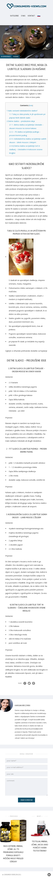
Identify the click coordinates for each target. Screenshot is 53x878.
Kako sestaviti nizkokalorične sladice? (22, 111)
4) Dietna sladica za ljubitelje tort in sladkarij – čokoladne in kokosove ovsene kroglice (25, 149)
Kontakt (31, 15)
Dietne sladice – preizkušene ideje (21, 121)
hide (30, 105)
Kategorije (14, 15)
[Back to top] (49, 874)
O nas (23, 15)
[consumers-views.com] (26, 6)
